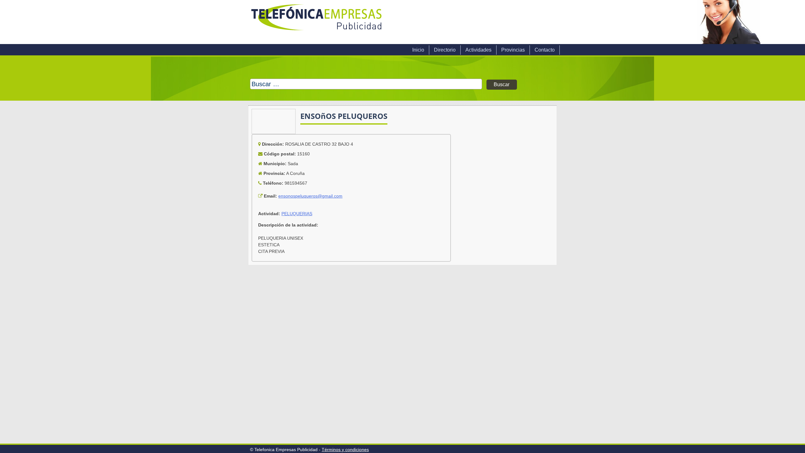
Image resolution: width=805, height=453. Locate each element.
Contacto (545, 50)
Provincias (513, 50)
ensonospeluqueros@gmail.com (310, 196)
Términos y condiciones (345, 449)
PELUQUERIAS (296, 213)
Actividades (478, 50)
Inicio (418, 50)
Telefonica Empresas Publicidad (317, 22)
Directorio (445, 50)
